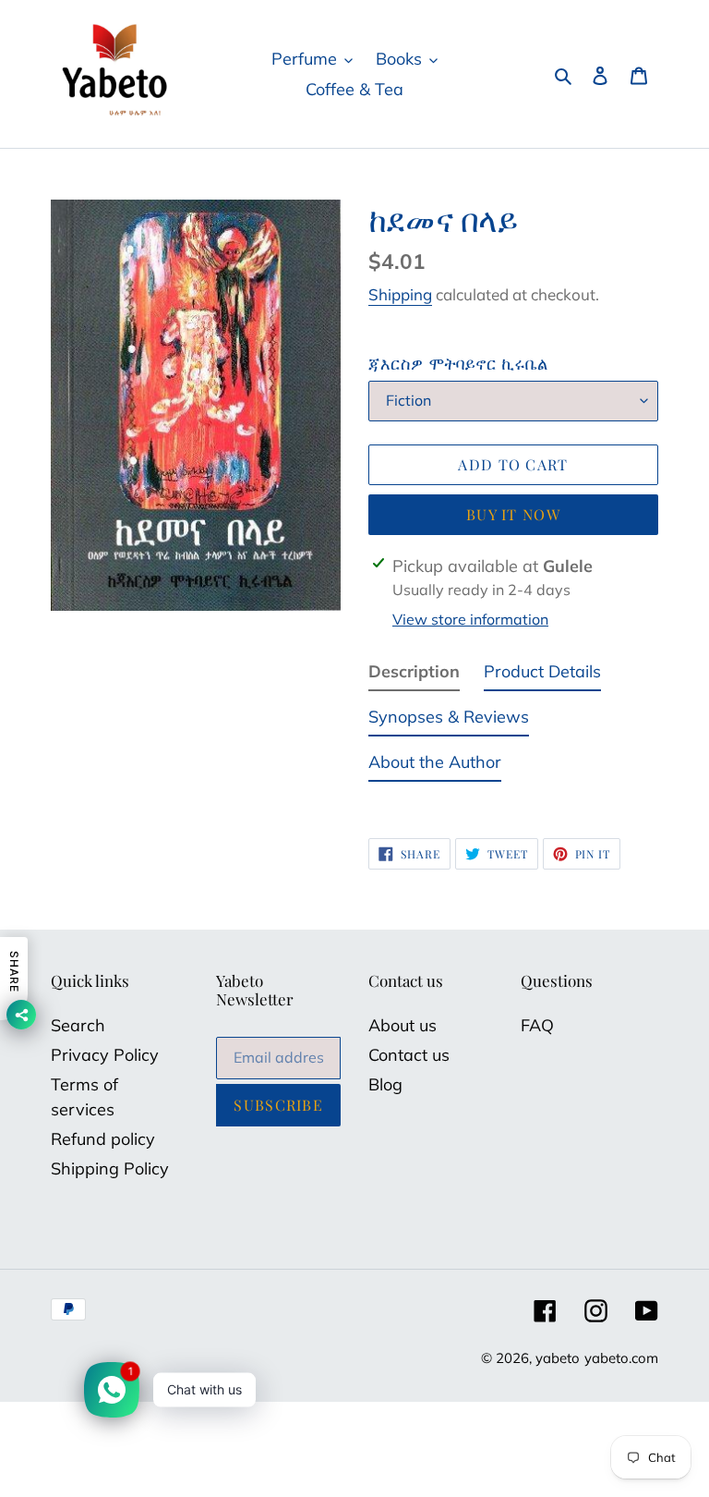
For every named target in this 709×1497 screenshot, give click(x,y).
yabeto (557, 1358)
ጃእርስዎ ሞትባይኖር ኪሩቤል (457, 363)
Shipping (400, 294)
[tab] (414, 675)
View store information (470, 619)
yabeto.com (621, 1358)
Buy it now (513, 514)
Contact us (409, 1054)
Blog (385, 1084)
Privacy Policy (105, 1054)
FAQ (537, 1025)
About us (402, 1025)
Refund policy (103, 1139)
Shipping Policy (110, 1168)
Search (78, 1025)
